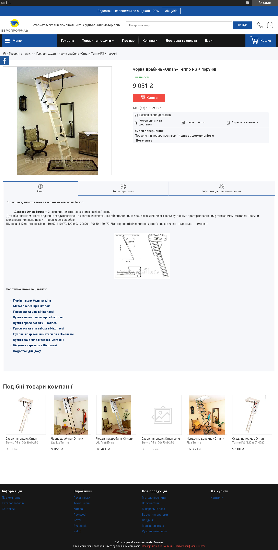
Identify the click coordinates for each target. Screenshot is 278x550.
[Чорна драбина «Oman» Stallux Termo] (71, 415)
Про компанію (11, 497)
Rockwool (80, 514)
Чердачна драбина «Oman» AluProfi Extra (114, 440)
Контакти (150, 41)
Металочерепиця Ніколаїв (31, 306)
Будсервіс (80, 525)
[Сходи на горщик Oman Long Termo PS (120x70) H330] (162, 415)
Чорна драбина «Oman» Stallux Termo (67, 440)
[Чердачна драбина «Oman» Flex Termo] (207, 415)
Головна (67, 41)
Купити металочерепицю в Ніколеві (38, 317)
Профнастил (150, 503)
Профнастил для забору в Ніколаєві (38, 328)
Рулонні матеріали (154, 531)
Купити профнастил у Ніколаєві (35, 323)
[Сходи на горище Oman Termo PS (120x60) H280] (252, 415)
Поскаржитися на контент (157, 546)
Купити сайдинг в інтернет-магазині (38, 339)
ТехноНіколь (82, 503)
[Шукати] (242, 25)
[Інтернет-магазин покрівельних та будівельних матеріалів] (14, 25)
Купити (152, 98)
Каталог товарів (13, 503)
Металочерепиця (154, 497)
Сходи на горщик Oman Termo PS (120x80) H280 (22, 440)
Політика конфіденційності (189, 546)
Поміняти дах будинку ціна (32, 300)
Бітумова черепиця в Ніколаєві (35, 345)
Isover (77, 520)
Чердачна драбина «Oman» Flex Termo (205, 440)
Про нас (128, 41)
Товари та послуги (96, 41)
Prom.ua (158, 542)
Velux (77, 531)
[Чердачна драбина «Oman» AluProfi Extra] (116, 415)
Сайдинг (147, 520)
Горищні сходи (46, 53)
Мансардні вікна (153, 525)
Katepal (78, 508)
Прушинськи (82, 497)
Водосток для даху (27, 351)
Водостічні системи (155, 514)
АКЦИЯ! (171, 11)
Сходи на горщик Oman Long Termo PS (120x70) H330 (161, 440)
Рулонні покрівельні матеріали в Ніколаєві (43, 334)
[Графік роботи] (270, 25)
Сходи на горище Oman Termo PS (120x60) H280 (248, 440)
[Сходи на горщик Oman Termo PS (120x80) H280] (26, 415)
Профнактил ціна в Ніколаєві (33, 311)
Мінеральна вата (153, 508)
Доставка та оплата (181, 41)
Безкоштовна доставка (155, 114)
